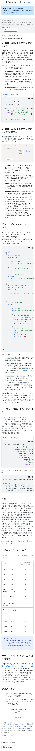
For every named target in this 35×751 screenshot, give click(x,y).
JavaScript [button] (14, 95)
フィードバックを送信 (17, 717)
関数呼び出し (9, 694)
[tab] (5, 94)
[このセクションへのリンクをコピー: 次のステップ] (17, 689)
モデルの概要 (22, 555)
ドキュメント (19, 35)
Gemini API (10, 35)
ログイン (30, 2)
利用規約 (26, 370)
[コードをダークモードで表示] (28, 98)
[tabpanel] (17, 110)
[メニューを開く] (3, 2)
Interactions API (7, 8)
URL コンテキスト (12, 666)
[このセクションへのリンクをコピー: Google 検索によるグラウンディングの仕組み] (19, 132)
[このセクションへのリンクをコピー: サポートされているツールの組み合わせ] (12, 659)
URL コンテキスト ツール (13, 699)
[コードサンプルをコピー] (31, 98)
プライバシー (12, 742)
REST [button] (22, 95)
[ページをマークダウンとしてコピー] (10, 46)
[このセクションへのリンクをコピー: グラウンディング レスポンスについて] (10, 228)
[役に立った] (16, 712)
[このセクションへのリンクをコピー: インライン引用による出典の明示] (5, 412)
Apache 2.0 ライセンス (22, 726)
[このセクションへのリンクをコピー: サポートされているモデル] (30, 551)
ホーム (3, 35)
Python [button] (5, 95)
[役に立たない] (19, 712)
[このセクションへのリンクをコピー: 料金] (8, 499)
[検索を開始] (21, 2)
